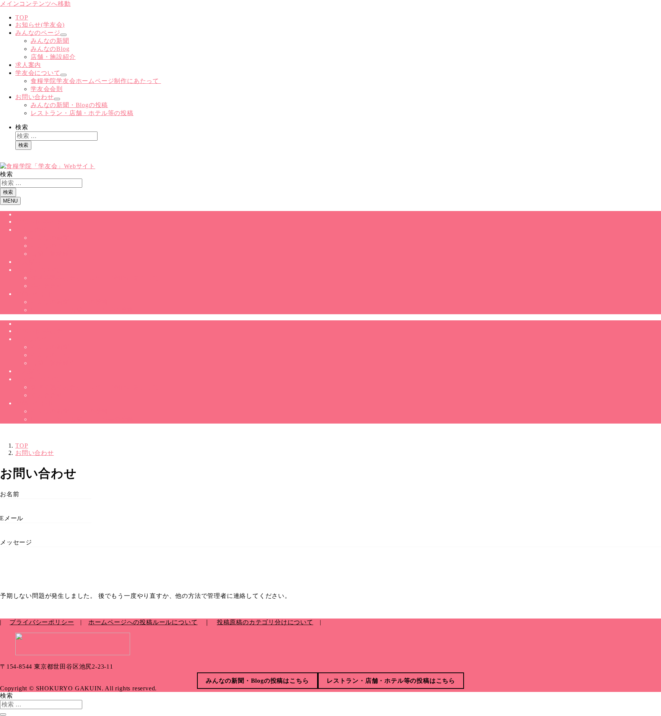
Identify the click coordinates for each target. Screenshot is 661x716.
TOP (21, 17)
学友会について (37, 73)
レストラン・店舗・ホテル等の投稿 (82, 113)
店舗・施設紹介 (53, 57)
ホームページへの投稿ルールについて (143, 622)
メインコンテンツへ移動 (35, 3)
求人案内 (28, 65)
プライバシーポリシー (42, 622)
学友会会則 (47, 89)
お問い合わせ (34, 97)
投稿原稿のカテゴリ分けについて (265, 622)
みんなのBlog (50, 48)
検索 (21, 127)
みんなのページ (37, 32)
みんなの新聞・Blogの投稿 (69, 105)
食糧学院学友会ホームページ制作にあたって (96, 81)
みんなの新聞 (50, 40)
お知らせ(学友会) (40, 24)
